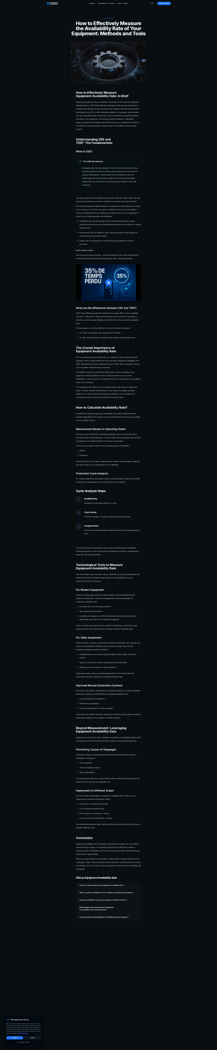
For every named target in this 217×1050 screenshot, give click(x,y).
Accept (15, 1037)
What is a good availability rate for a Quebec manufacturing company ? (106, 892)
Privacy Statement (23, 1033)
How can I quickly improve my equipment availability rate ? (101, 885)
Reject (33, 1037)
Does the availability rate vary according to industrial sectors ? (103, 900)
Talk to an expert (164, 3)
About (119, 3)
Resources (112, 3)
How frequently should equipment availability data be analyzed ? (104, 917)
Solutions (92, 3)
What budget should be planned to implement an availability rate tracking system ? (96, 908)
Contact (125, 3)
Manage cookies (25, 1042)
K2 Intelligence (102, 3)
